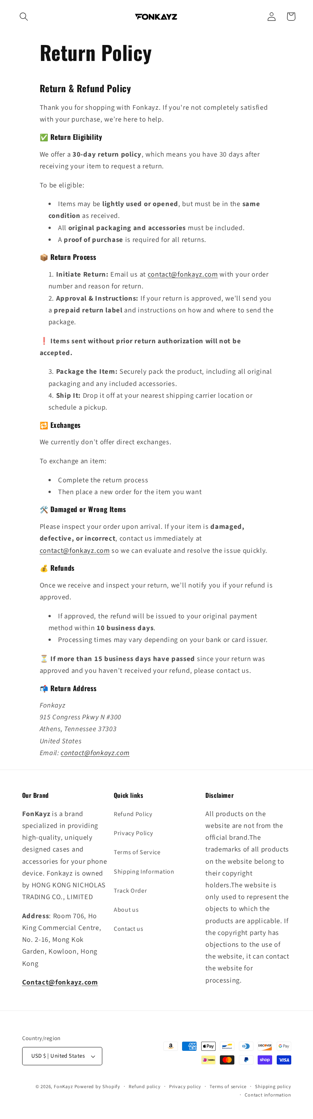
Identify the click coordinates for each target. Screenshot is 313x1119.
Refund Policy (133, 814)
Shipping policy (273, 1086)
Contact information (268, 1095)
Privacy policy (185, 1086)
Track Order (130, 891)
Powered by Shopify (97, 1086)
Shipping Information (144, 872)
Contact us (129, 929)
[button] (24, 16)
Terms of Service (137, 852)
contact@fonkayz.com (183, 274)
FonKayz (63, 1086)
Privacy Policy (133, 833)
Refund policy (144, 1086)
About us (126, 910)
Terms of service (228, 1086)
